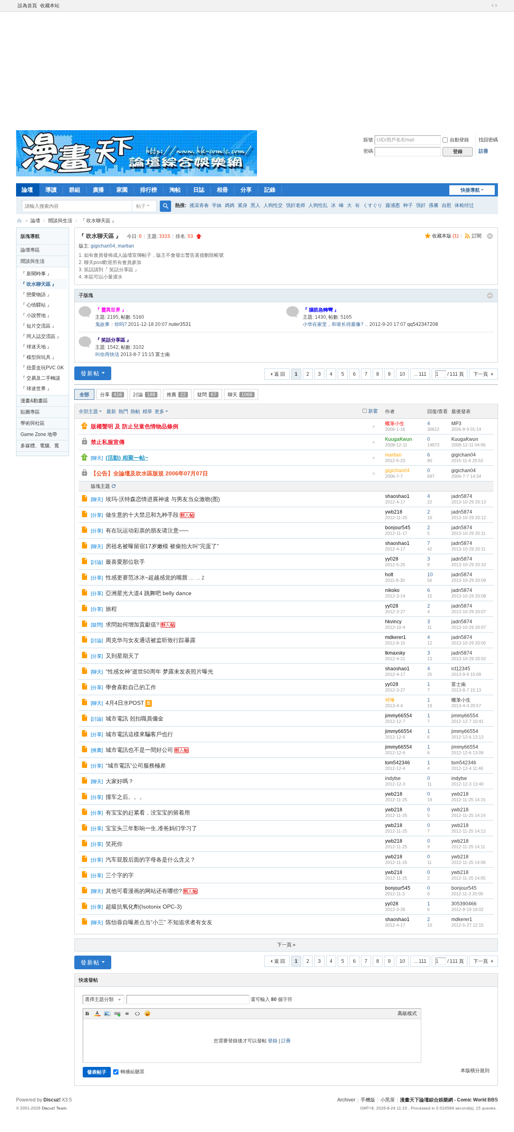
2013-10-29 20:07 (468, 611)
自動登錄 (459, 140)
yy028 (391, 559)
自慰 (446, 205)
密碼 (368, 151)
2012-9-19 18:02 (467, 909)
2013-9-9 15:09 (466, 674)
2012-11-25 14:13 (468, 831)
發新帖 (90, 373)
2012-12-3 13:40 (467, 784)
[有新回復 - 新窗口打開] (85, 499)
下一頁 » (286, 945)
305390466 (464, 904)
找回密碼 (488, 140)
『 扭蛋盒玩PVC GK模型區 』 (42, 369)
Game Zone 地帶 (38, 434)
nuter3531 (180, 324)
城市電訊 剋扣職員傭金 (134, 718)
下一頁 (480, 374)
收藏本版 (445, 236)
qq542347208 (422, 324)
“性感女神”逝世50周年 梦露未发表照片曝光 (159, 671)
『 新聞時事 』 (36, 273)
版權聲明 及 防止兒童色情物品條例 (134, 426)
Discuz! (52, 1100)
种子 (408, 205)
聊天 (240, 394)
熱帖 (135, 411)
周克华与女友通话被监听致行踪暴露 (151, 640)
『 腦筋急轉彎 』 (321, 310)
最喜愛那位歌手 (125, 562)
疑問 (206, 394)
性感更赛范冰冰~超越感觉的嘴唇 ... (150, 577)
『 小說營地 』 (36, 315)
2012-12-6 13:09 (467, 752)
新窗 (373, 411)
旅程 (111, 609)
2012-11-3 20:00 (467, 893)
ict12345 (460, 668)
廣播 (98, 189)
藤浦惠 (393, 205)
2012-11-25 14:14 (468, 815)
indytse (393, 778)
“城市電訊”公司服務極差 (136, 765)
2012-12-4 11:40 (467, 768)
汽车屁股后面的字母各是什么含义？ (151, 859)
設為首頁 (27, 5)
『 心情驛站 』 (36, 305)
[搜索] (165, 206)
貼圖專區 (30, 412)
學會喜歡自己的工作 (131, 687)
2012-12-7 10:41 (467, 721)
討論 (144, 394)
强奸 (421, 205)
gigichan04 (103, 246)
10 (402, 374)
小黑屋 (387, 1100)
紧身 (242, 205)
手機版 (368, 1100)
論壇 (27, 189)
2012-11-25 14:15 (468, 799)
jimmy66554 (398, 716)
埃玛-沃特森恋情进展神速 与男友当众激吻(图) (163, 499)
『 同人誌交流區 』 (40, 336)
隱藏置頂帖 (373, 444)
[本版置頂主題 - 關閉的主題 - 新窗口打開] (85, 474)
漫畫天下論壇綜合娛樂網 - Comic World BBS (19, 221)
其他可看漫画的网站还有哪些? (144, 891)
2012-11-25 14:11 (468, 846)
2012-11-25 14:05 (468, 878)
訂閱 (476, 236)
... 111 (420, 374)
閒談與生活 (60, 220)
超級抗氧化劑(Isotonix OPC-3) (144, 906)
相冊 (222, 189)
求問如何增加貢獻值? (132, 624)
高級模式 (407, 1013)
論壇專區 (30, 250)
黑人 (255, 205)
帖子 (141, 206)
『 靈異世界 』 (110, 310)
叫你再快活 (107, 354)
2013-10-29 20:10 (468, 564)
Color (97, 1013)
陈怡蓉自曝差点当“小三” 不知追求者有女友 (159, 922)
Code (137, 1013)
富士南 (162, 354)
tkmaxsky (395, 653)
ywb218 (393, 512)
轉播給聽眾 (132, 1072)
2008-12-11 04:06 (468, 444)
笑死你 (114, 844)
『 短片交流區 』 (38, 326)
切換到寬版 (494, 5)
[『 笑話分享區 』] (85, 342)
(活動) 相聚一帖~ (127, 457)
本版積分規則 (475, 1070)
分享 (246, 189)
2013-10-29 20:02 (468, 658)
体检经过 (464, 205)
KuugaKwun (398, 439)
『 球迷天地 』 (36, 347)
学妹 (217, 205)
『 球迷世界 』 (36, 388)
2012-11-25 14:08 (468, 862)
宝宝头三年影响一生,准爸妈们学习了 (151, 828)
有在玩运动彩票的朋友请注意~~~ (147, 530)
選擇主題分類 (99, 999)
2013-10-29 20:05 (468, 643)
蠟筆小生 (394, 423)
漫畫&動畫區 (34, 400)
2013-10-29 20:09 (468, 580)
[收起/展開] (490, 236)
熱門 (123, 411)
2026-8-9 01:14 (466, 429)
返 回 (279, 374)
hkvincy (393, 621)
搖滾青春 (199, 205)
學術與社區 (32, 423)
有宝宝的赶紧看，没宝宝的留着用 (148, 812)
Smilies (147, 1013)
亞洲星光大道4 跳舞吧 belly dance (149, 593)
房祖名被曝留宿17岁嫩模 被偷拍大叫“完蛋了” (162, 546)
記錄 (269, 189)
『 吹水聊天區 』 (98, 220)
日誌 (198, 189)
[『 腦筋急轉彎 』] (292, 312)
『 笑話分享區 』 (113, 340)
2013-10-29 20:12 (468, 517)
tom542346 (397, 763)
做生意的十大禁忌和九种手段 (142, 515)
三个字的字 (120, 875)
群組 (74, 189)
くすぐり (372, 205)
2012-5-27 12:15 (467, 925)
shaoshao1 (397, 496)
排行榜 (148, 189)
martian (126, 246)
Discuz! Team (54, 1108)
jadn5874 (461, 496)
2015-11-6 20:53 (467, 460)
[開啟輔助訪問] (487, 5)
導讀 (51, 189)
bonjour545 (397, 527)
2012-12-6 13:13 (467, 737)
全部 (84, 394)
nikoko (392, 590)
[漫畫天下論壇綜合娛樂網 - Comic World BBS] (136, 175)
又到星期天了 (122, 656)
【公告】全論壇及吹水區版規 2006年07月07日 (149, 473)
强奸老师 (295, 205)
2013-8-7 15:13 (466, 690)
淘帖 (175, 189)
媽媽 (230, 205)
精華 (147, 411)
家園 (122, 189)
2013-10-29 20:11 (468, 533)
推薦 (176, 394)
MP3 (456, 423)
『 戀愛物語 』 (36, 294)
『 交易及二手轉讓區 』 (40, 379)
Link (117, 1013)
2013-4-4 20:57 (466, 705)
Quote (127, 1013)
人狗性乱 (318, 205)
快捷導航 (470, 190)
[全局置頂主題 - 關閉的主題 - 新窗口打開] (85, 442)
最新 (111, 411)
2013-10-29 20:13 (468, 501)
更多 (159, 411)
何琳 (390, 700)
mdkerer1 (395, 637)
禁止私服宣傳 (107, 442)
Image (107, 1013)
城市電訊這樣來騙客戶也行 (139, 734)
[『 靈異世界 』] (85, 312)
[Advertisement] (257, 70)
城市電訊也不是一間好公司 (139, 750)
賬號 (368, 140)
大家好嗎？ (120, 781)
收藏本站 (49, 5)
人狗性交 (273, 205)
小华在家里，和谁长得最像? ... (335, 324)
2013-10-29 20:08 (468, 596)
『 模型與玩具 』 (38, 357)
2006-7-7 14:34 (466, 476)
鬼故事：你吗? (111, 324)
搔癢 (434, 205)
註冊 (483, 151)
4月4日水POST (125, 703)
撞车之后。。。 (125, 797)
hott (389, 574)
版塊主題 (100, 486)
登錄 (272, 1041)
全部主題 (88, 411)
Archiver (346, 1100)
